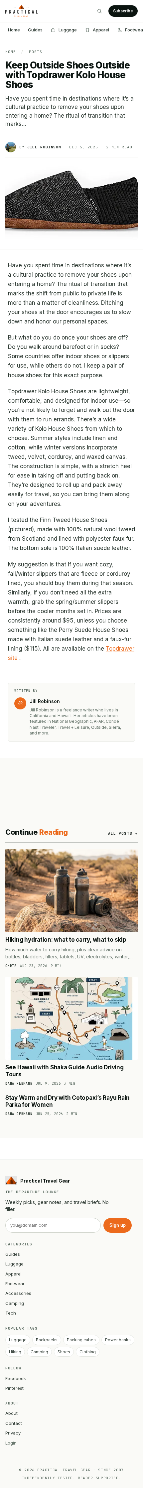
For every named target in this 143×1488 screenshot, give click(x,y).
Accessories (18, 1293)
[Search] (99, 11)
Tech (10, 1313)
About (11, 1413)
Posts (35, 51)
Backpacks (47, 1339)
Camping (14, 1303)
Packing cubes (81, 1339)
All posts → (123, 833)
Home (14, 29)
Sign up (117, 1225)
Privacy (13, 1433)
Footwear (15, 1283)
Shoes (64, 1351)
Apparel (101, 29)
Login (11, 1443)
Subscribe (123, 10)
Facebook (15, 1378)
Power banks (118, 1339)
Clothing (87, 1351)
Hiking (15, 1351)
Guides (35, 29)
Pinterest (14, 1388)
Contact (13, 1423)
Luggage (68, 29)
